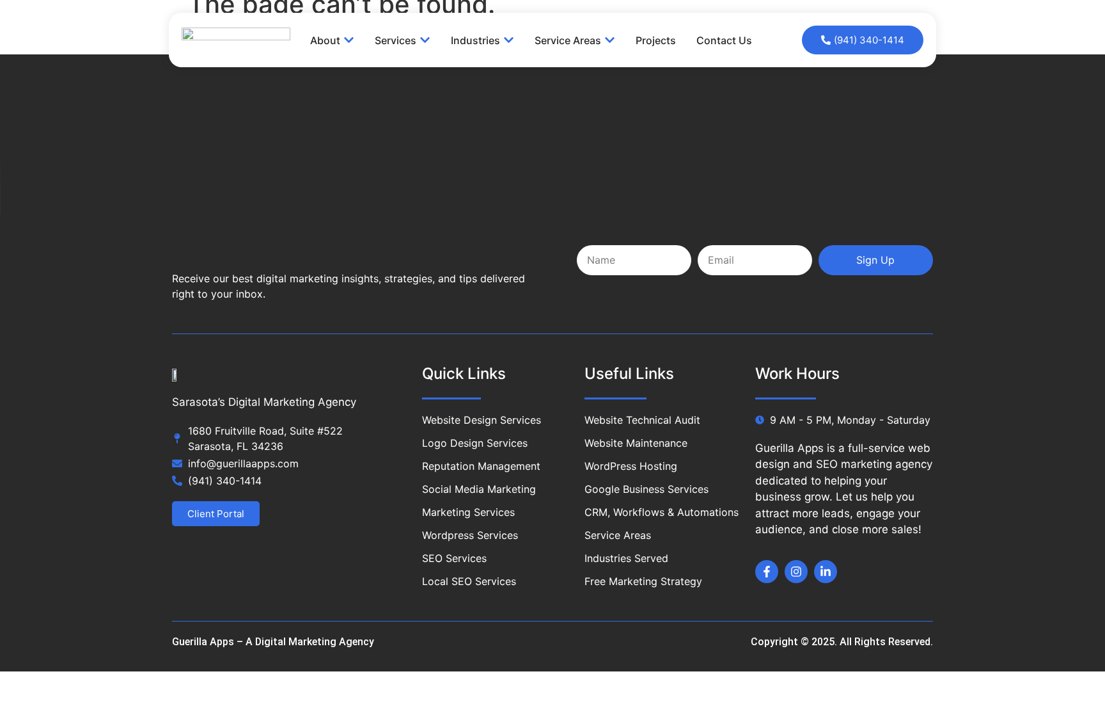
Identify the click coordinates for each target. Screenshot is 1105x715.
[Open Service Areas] (609, 40)
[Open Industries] (508, 40)
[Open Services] (424, 40)
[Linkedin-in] (825, 571)
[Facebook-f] (766, 571)
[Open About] (348, 40)
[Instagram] (796, 571)
